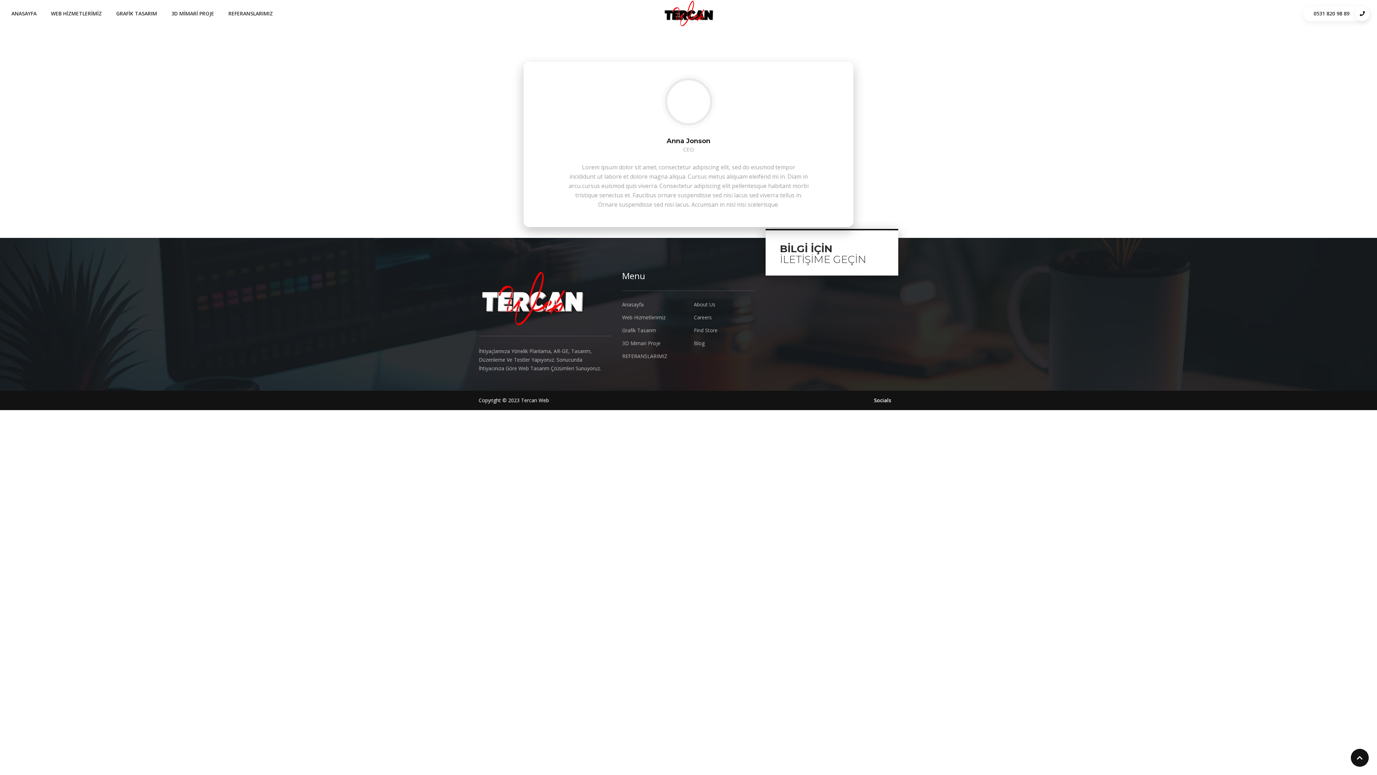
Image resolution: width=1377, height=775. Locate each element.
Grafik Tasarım (136, 13)
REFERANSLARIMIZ (250, 13)
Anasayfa (24, 13)
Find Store (706, 330)
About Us (704, 304)
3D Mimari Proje (192, 13)
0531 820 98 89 (1331, 13)
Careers (703, 317)
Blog (699, 343)
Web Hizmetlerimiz (76, 13)
